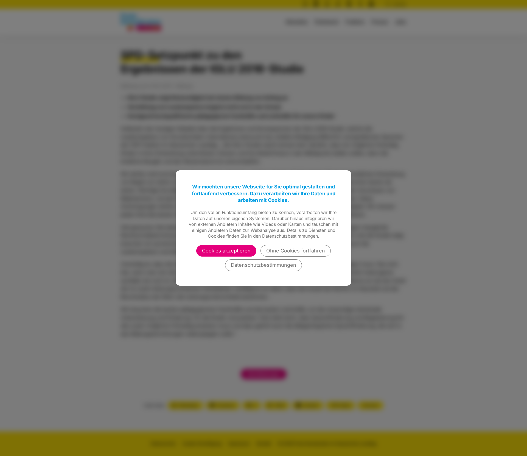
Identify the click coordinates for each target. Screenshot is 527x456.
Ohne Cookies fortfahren (295, 251)
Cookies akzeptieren (226, 251)
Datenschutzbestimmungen (263, 265)
